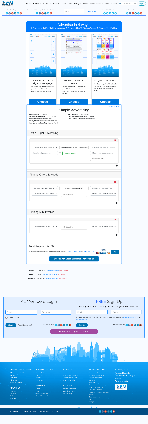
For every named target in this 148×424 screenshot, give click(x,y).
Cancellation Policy (69, 391)
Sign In (141, 4)
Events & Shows (41, 373)
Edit (61, 270)
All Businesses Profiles (17, 373)
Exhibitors (39, 375)
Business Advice (94, 397)
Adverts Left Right (69, 380)
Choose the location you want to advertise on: (74, 147)
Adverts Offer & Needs (70, 375)
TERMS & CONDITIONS (74, 251)
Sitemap (13, 398)
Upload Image (70, 153)
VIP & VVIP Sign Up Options (75, 331)
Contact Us (13, 393)
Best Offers (13, 378)
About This (92, 11)
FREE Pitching (74, 4)
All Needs (13, 380)
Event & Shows (59, 4)
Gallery (91, 394)
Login (38, 391)
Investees (92, 382)
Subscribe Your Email (128, 3)
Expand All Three (113, 106)
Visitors (38, 378)
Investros (92, 380)
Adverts (65, 373)
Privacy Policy (67, 393)
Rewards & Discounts (96, 373)
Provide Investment (95, 378)
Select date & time (97, 158)
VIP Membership (96, 4)
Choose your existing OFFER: (74, 188)
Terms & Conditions (69, 389)
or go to (74, 259)
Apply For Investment (96, 375)
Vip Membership (42, 393)
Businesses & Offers (41, 4)
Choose (42, 101)
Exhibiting (39, 380)
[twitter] (7, 13)
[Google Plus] (12, 13)
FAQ (11, 396)
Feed (38, 389)
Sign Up (82, 325)
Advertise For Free (16, 382)
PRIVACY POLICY (89, 251)
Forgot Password (42, 396)
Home (29, 3)
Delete (65, 270)
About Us (13, 391)
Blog (90, 399)
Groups (91, 402)
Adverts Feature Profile (70, 378)
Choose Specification (52, 270)
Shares (91, 385)
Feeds (85, 4)
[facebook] (9, 13)
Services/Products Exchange (99, 392)
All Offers (13, 375)
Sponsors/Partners (95, 390)
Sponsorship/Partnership (97, 387)
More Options (110, 4)
